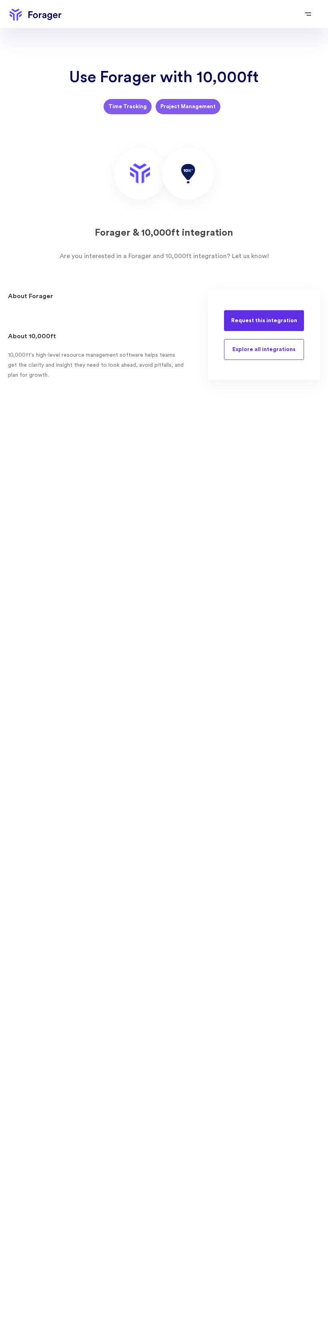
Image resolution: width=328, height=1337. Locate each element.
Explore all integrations (264, 349)
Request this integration (264, 320)
